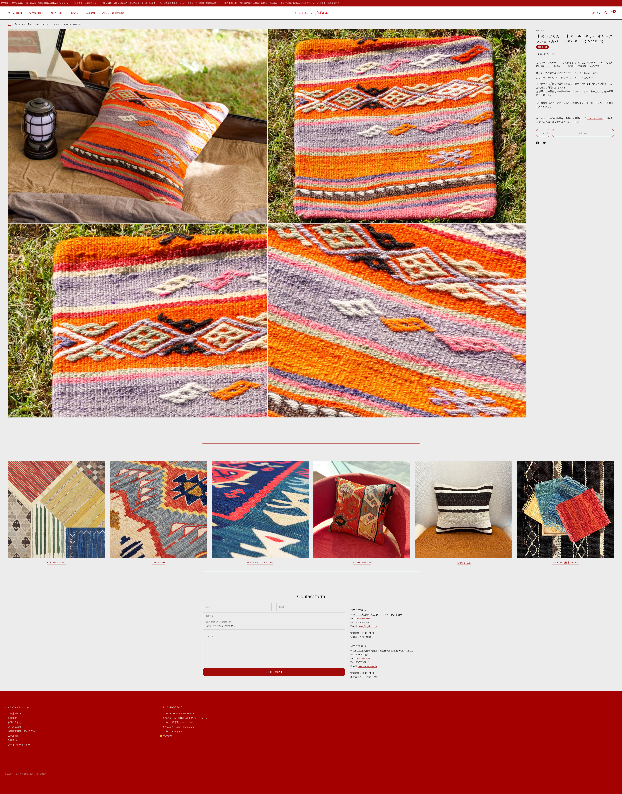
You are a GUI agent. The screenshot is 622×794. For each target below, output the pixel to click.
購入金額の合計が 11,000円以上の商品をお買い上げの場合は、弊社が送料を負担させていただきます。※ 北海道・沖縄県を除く (126, 3)
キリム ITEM (15, 12)
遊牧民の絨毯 (36, 12)
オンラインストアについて (19, 707)
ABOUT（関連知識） (113, 12)
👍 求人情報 (166, 735)
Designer (90, 12)
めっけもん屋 (464, 562)
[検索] (606, 12)
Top (9, 24)
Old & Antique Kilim (260, 562)
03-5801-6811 (363, 658)
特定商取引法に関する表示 (20, 731)
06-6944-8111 (363, 618)
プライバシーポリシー (17, 744)
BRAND (74, 12)
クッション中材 (595, 118)
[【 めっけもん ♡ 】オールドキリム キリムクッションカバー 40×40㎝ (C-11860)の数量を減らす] (538, 133)
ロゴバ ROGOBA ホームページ (177, 713)
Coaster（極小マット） (565, 562)
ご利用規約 (12, 735)
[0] (611, 12)
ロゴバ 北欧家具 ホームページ (176, 722)
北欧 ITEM (56, 12)
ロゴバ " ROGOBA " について (176, 707)
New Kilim (158, 562)
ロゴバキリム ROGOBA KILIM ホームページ (183, 718)
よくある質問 (13, 727)
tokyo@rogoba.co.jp (367, 666)
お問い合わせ (13, 722)
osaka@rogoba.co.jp (367, 626)
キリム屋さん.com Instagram (177, 727)
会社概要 (11, 718)
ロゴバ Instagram (171, 731)
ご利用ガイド (13, 713)
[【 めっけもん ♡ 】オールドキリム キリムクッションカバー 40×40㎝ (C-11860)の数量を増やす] (547, 133)
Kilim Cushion (362, 562)
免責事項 (11, 740)
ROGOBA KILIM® (56, 562)
